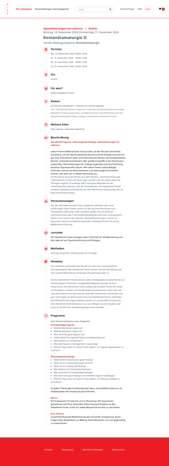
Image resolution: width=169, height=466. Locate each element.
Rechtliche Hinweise (93, 449)
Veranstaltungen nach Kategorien (52, 9)
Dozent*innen (127, 9)
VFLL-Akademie (24, 9)
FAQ (140, 9)
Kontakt (48, 449)
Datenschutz (118, 449)
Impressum (67, 449)
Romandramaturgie (87, 43)
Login (148, 9)
